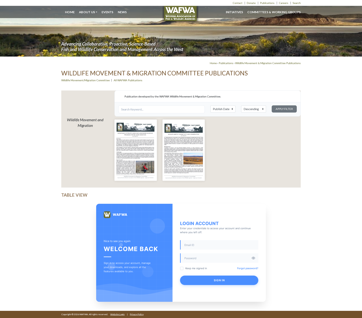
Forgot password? (247, 268)
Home (70, 12)
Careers (283, 3)
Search (297, 3)
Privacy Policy (137, 314)
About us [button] (87, 12)
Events (108, 12)
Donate (251, 3)
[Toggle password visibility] (253, 258)
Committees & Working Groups (274, 12)
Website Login (117, 314)
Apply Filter (284, 108)
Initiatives (234, 12)
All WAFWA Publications (128, 80)
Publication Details (136, 161)
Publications (267, 3)
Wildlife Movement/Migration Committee (85, 80)
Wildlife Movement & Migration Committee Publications (268, 63)
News (122, 12)
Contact (237, 3)
